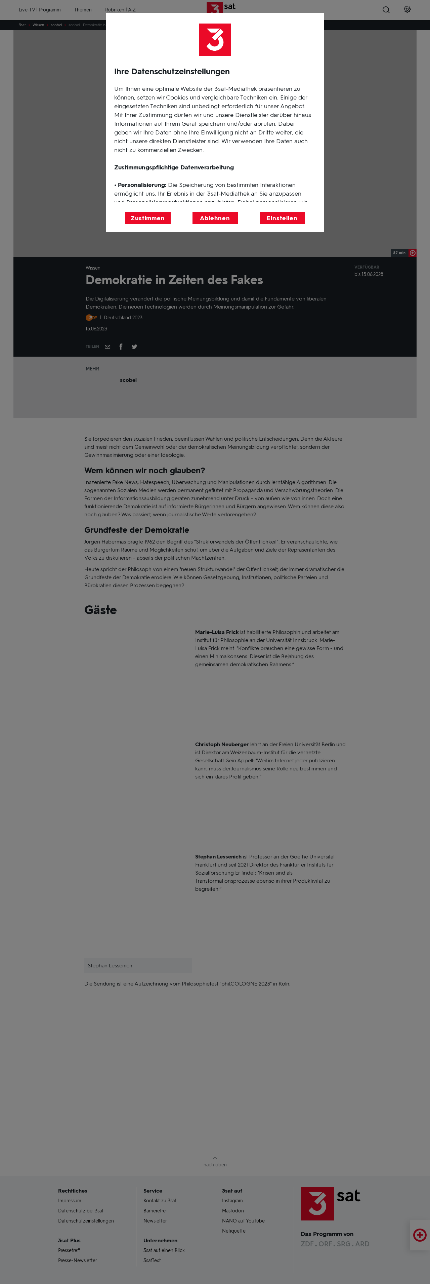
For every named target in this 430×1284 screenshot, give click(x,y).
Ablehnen (215, 218)
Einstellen (282, 218)
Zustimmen (148, 218)
